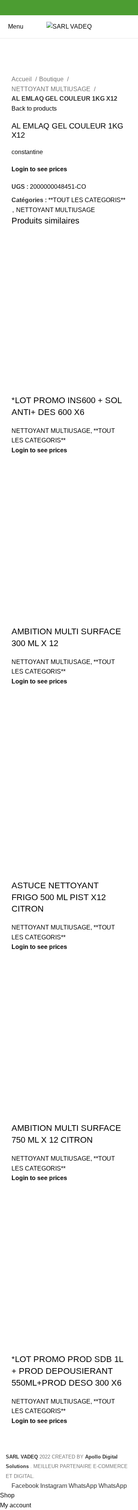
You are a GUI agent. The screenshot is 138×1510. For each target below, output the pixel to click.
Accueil (22, 79)
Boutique (52, 79)
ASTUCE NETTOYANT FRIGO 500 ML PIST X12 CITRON (59, 897)
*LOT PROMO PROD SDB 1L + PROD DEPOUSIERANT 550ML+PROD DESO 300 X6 (67, 1371)
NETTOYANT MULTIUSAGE (52, 89)
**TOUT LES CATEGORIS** (86, 200)
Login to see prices (39, 169)
